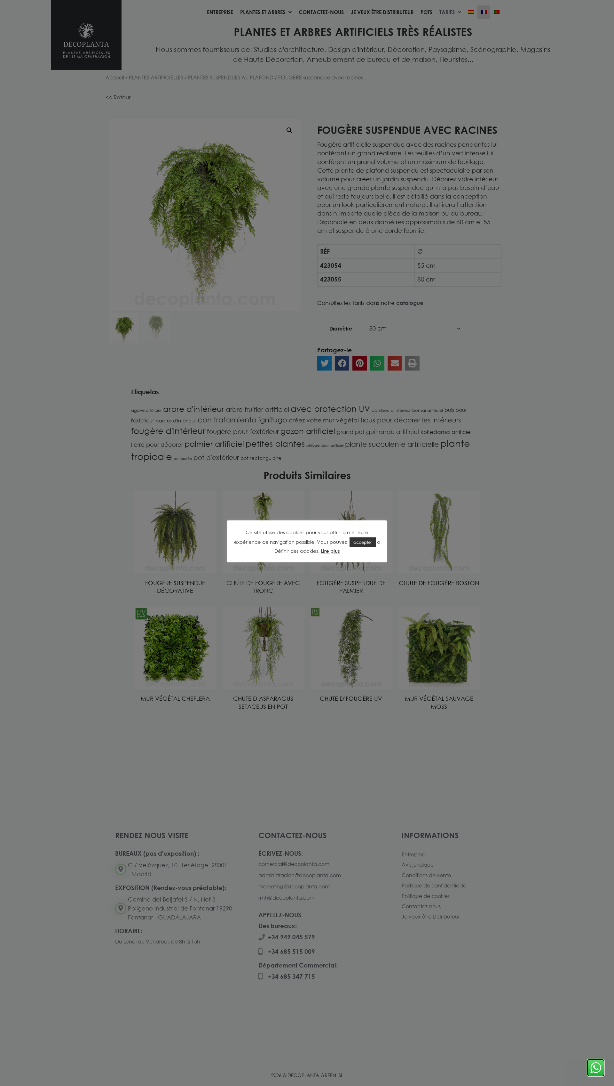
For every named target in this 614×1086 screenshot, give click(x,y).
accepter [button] (362, 542)
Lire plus (330, 551)
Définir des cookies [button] (296, 551)
